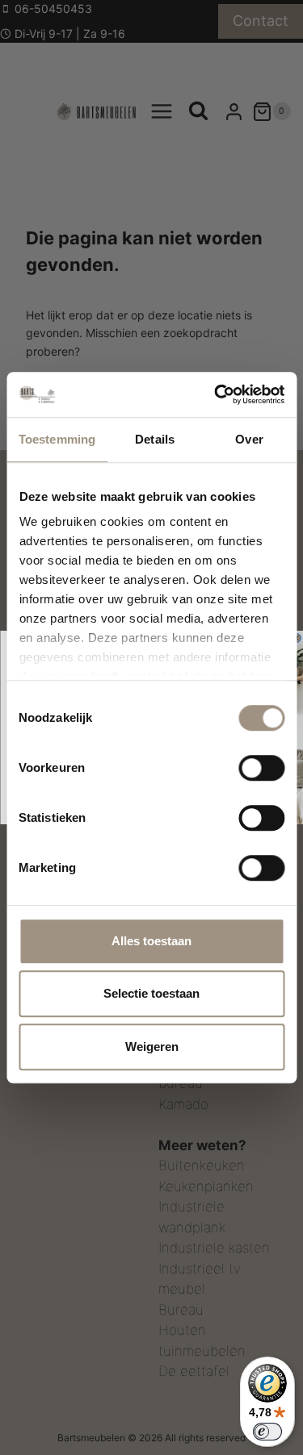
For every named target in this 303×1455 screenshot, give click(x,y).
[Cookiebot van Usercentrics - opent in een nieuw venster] (215, 394)
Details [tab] (155, 439)
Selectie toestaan (151, 993)
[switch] (261, 768)
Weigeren (152, 1046)
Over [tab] (249, 439)
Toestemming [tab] (57, 439)
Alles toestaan (151, 941)
